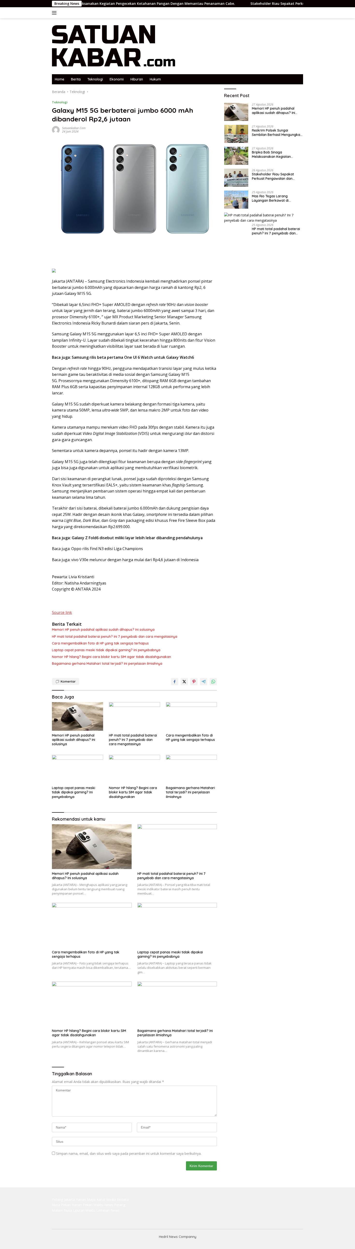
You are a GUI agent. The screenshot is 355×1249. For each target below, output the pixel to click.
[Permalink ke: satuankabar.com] (56, 129)
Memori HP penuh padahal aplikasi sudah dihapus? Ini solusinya (103, 629)
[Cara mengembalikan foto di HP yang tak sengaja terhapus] (191, 716)
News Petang (114, 1204)
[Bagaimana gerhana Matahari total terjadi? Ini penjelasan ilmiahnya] (191, 769)
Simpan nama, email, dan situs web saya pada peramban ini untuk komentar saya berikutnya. (128, 1153)
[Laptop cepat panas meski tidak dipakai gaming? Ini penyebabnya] (77, 769)
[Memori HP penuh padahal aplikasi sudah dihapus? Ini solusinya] (77, 716)
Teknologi (95, 79)
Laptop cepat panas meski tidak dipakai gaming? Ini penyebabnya (106, 650)
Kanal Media (106, 1199)
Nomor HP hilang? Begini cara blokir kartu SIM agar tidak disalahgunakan (111, 657)
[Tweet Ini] (184, 681)
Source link (62, 612)
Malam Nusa (62, 1210)
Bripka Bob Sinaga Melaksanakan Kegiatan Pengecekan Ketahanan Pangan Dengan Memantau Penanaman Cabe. (100, 3)
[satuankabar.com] (114, 46)
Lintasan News (108, 1210)
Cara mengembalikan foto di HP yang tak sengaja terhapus (100, 643)
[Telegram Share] (203, 681)
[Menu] (55, 13)
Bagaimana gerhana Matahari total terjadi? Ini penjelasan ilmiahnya (107, 663)
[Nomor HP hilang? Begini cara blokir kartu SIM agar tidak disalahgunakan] (134, 769)
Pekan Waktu (93, 1204)
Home (59, 79)
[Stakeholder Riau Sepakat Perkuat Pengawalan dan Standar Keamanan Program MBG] (236, 178)
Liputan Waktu (84, 1210)
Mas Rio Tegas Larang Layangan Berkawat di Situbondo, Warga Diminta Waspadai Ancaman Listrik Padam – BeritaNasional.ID (273, 198)
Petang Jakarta (63, 1199)
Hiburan (136, 79)
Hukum (155, 79)
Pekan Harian (71, 1204)
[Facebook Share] (174, 681)
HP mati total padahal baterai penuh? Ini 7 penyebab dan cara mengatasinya (114, 636)
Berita (76, 79)
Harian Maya (86, 1199)
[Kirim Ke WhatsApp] (213, 681)
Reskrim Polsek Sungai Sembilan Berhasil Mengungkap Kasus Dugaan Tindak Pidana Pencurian (277, 132)
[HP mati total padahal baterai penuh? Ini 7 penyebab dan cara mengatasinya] (134, 716)
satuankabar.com (73, 128)
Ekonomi (117, 79)
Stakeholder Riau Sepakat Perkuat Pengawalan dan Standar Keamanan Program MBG (275, 176)
